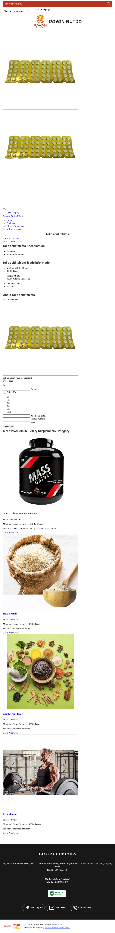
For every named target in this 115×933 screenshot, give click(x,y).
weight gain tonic (13, 713)
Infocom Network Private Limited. (57, 928)
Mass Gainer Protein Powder (20, 513)
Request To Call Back (13, 216)
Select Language (42, 9)
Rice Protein (10, 613)
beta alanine (10, 813)
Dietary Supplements (16, 226)
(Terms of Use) (57, 924)
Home (9, 220)
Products (11, 223)
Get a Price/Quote (11, 238)
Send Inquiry (13, 212)
